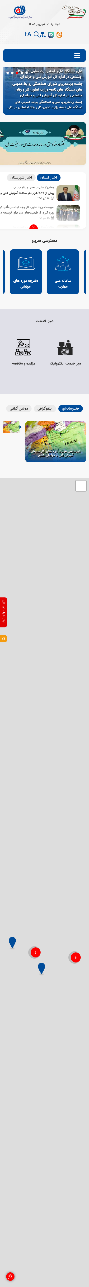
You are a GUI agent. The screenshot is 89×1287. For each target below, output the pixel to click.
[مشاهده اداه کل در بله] (51, 34)
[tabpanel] (44, 91)
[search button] (37, 35)
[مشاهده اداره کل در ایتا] (59, 34)
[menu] (44, 55)
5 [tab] (7, 73)
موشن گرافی (19, 409)
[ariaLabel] (3, 638)
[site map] (43, 35)
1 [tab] (26, 73)
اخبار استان (48, 177)
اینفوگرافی (44, 409)
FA (27, 34)
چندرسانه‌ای (70, 409)
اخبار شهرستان (21, 177)
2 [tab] (22, 73)
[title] (19, 12)
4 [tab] (12, 73)
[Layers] (81, 486)
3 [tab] (17, 73)
